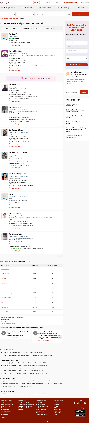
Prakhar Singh (5, 273)
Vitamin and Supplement (7, 404)
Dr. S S (11, 194)
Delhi (5, 18)
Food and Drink (4, 412)
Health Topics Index (41, 409)
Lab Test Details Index (41, 414)
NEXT (59, 256)
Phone (68, 47)
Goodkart (3, 403)
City (67, 54)
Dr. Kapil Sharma (15, 34)
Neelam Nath (5, 312)
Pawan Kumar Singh (7, 292)
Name (68, 39)
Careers (56, 406)
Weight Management (6, 411)
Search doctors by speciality (25, 406)
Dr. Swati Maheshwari (17, 174)
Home (1, 18)
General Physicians (13, 18)
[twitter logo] (78, 403)
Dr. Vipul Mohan (15, 107)
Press (55, 414)
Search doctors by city (23, 403)
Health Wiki (39, 403)
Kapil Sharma (5, 269)
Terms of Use (57, 409)
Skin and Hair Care (5, 407)
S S (2, 302)
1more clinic (13, 139)
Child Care (3, 416)
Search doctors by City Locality (26, 404)
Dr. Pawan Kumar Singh (18, 153)
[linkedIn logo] (81, 403)
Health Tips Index (40, 404)
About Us (56, 403)
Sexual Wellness (5, 409)
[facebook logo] (75, 403)
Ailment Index (39, 412)
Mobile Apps (57, 407)
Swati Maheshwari (6, 297)
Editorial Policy (57, 412)
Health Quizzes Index (41, 407)
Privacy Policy (57, 411)
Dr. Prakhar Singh (16, 51)
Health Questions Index (42, 406)
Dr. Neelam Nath (15, 234)
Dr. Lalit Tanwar (15, 213)
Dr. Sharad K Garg (16, 130)
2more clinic (13, 63)
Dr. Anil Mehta (14, 85)
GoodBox (3, 417)
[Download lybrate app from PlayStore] (80, 412)
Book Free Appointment (70, 2)
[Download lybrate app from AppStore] (80, 416)
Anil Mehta (4, 278)
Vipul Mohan (4, 283)
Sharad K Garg (5, 288)
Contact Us (56, 404)
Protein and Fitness (5, 406)
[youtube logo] (85, 403)
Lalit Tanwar (4, 307)
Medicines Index (40, 411)
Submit (84, 92)
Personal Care (4, 414)
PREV (3, 256)
